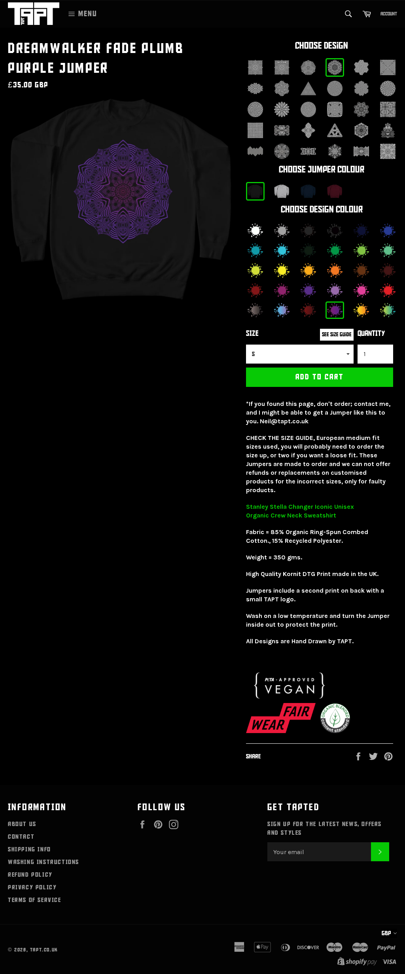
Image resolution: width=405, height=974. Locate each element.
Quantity (371, 334)
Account (388, 13)
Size (252, 334)
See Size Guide (337, 334)
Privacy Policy (32, 887)
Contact (21, 836)
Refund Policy (30, 874)
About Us (22, 824)
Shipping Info (29, 849)
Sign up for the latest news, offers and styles (324, 828)
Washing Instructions (43, 862)
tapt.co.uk (44, 949)
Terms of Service (34, 900)
